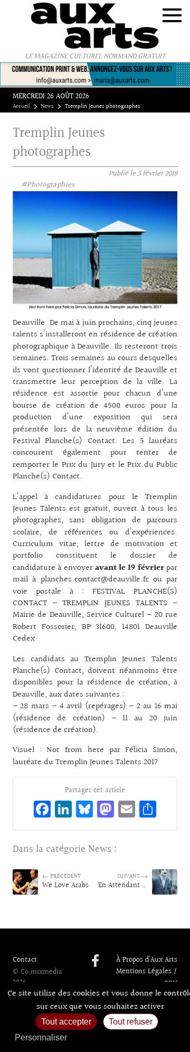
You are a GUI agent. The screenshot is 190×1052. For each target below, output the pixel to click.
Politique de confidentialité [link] (129, 1037)
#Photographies (48, 185)
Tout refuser (131, 1021)
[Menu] (172, 15)
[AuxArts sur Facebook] (95, 962)
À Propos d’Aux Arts (146, 960)
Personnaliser (41, 1037)
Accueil (21, 106)
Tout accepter (66, 1021)
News (47, 106)
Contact (25, 960)
